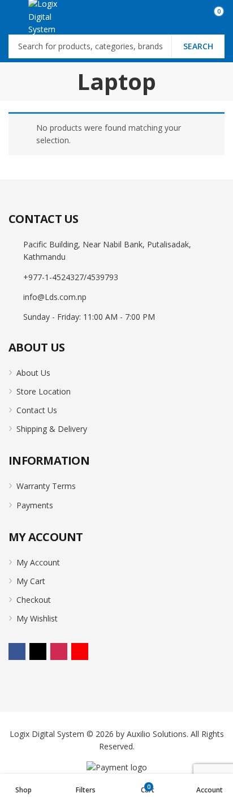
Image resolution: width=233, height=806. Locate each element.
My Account (38, 562)
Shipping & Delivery (51, 428)
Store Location (43, 391)
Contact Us (36, 410)
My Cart (30, 581)
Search (198, 46)
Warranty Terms (46, 486)
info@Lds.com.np (55, 296)
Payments (34, 505)
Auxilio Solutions (157, 733)
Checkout (33, 599)
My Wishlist (37, 618)
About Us (33, 372)
